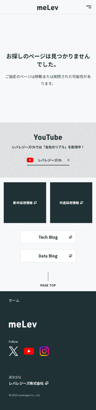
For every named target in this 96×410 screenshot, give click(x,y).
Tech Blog (48, 237)
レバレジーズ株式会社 (26, 383)
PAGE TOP (48, 285)
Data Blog (48, 256)
